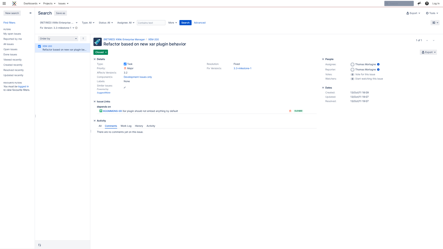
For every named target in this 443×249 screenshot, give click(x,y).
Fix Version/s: (214, 68)
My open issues (12, 33)
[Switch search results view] (435, 22)
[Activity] (94, 120)
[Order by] (83, 38)
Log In (436, 3)
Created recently (12, 64)
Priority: (101, 68)
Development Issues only (138, 76)
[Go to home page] (14, 3)
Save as (60, 13)
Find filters (9, 22)
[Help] (427, 3)
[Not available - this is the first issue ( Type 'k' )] (427, 40)
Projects (47, 3)
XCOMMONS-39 (112, 110)
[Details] (94, 59)
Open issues (10, 49)
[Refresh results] (39, 245)
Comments (111, 125)
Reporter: (330, 69)
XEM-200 (153, 39)
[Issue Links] (94, 101)
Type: (100, 63)
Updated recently (13, 75)
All (100, 125)
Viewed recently (12, 59)
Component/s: (105, 76)
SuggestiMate (103, 92)
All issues (8, 44)
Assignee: (330, 64)
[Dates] (323, 87)
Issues (61, 3)
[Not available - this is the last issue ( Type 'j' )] (433, 40)
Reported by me (12, 38)
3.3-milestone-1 (242, 68)
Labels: (101, 81)
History (139, 125)
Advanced (200, 22)
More (171, 22)
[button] (4, 3)
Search (185, 22)
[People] (323, 59)
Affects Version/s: (107, 72)
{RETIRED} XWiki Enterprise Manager (124, 39)
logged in (23, 86)
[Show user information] (378, 64)
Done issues (10, 54)
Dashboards (30, 3)
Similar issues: (105, 85)
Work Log (126, 125)
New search (12, 13)
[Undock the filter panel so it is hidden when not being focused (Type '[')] (30, 13)
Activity (151, 125)
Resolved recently (13, 69)
